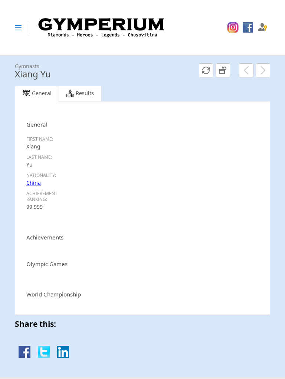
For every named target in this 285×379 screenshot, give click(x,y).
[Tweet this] (44, 355)
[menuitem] (232, 27)
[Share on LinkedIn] (63, 355)
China (33, 182)
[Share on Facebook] (24, 355)
